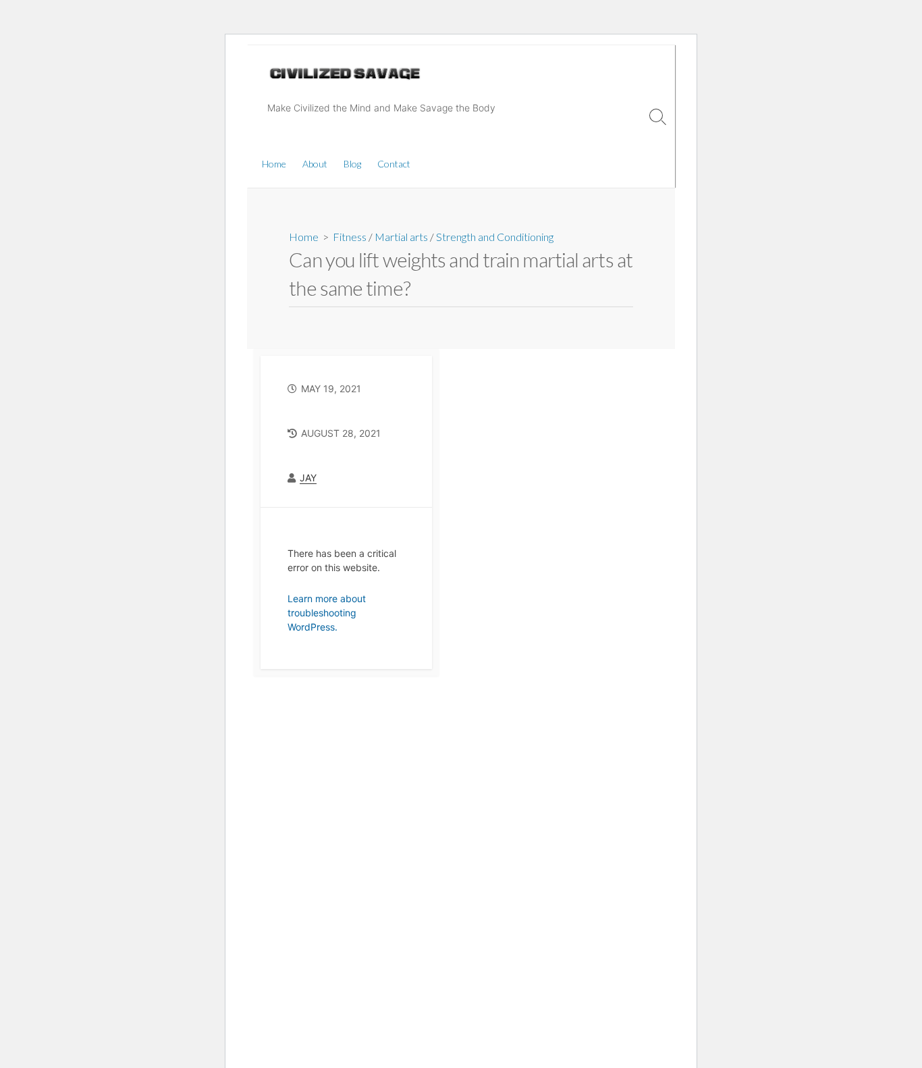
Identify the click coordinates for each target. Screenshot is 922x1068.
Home (274, 163)
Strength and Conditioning (494, 236)
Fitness (350, 236)
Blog (352, 163)
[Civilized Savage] (345, 73)
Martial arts (401, 236)
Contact (393, 163)
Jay (308, 477)
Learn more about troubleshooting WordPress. (327, 613)
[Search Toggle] (658, 116)
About (314, 163)
